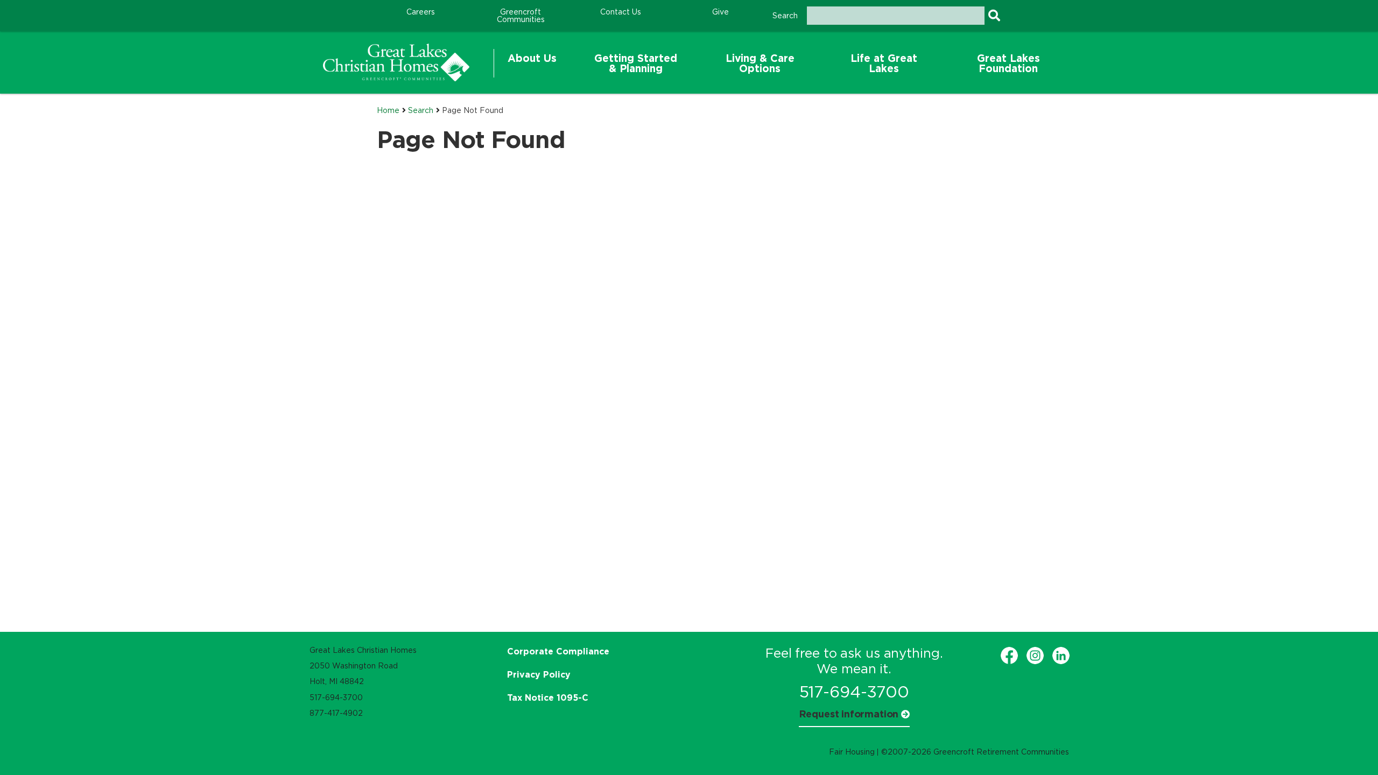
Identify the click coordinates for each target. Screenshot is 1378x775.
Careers (420, 12)
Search (420, 110)
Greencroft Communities (521, 16)
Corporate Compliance (558, 651)
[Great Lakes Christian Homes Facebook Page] (1009, 655)
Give (720, 12)
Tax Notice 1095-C (547, 697)
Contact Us (620, 12)
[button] (532, 63)
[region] (396, 62)
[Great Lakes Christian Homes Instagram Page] (1035, 655)
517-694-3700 (854, 692)
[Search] (994, 15)
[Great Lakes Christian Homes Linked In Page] (1061, 655)
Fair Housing (852, 752)
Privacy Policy (539, 674)
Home (388, 110)
